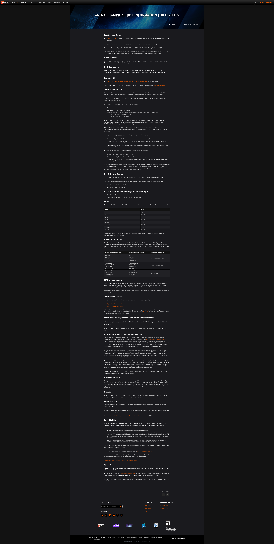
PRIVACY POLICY (111, 537)
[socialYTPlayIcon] (113, 515)
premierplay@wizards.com (161, 85)
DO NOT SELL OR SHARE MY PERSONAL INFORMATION (150, 537)
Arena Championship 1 (113, 38)
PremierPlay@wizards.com (144, 451)
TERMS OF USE (103, 537)
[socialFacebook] (102, 515)
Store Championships (165, 508)
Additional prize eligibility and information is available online (120, 460)
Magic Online (148, 511)
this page (145, 311)
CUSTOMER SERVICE (93, 537)
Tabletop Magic (148, 508)
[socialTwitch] (109, 515)
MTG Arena (147, 505)
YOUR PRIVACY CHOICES (94, 539)
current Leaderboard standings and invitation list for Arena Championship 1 (127, 81)
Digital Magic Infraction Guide (115, 306)
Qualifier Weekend (164, 505)
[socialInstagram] (117, 515)
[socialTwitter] (106, 515)
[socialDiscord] (121, 515)
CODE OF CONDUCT (121, 537)
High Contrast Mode (176, 538)
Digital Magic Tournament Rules (115, 304)
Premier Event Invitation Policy (125, 416)
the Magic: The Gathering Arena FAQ (156, 339)
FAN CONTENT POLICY (132, 537)
